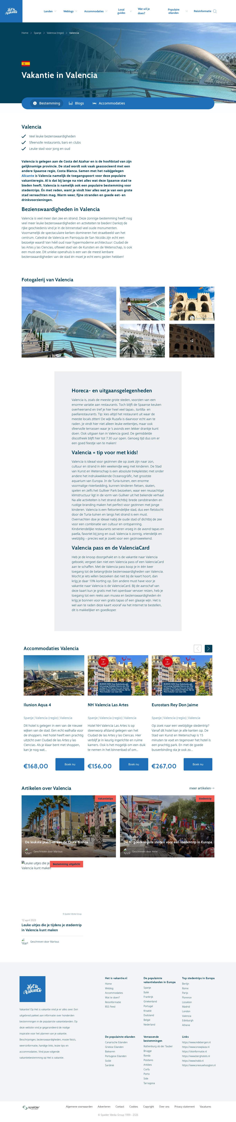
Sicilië (108, 1060)
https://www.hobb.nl (193, 1060)
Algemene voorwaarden (79, 1106)
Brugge (148, 1051)
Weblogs (68, 11)
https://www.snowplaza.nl (195, 1047)
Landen (48, 11)
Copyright (148, 1106)
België (147, 1020)
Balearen (110, 1051)
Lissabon (187, 1002)
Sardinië (109, 1065)
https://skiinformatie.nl (194, 1051)
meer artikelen (200, 788)
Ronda (147, 1055)
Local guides (121, 11)
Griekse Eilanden (114, 1047)
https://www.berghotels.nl (196, 1056)
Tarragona (149, 1083)
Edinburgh (187, 1020)
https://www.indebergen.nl (196, 1042)
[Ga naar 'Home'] (11, 11)
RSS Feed (110, 1006)
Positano (148, 1060)
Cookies (133, 1106)
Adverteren (104, 1106)
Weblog (109, 988)
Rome (185, 988)
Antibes (148, 1064)
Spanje (37, 32)
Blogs (79, 103)
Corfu (147, 1069)
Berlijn (185, 983)
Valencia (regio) (55, 32)
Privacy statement (184, 1106)
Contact (120, 1106)
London (186, 1011)
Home (25, 32)
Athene (186, 1025)
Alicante (28, 176)
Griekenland (150, 1001)
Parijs (185, 992)
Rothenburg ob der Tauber (158, 1046)
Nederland (149, 1024)
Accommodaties (94, 11)
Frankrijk (148, 996)
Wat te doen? (112, 997)
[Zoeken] (213, 11)
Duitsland (149, 1015)
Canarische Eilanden (116, 1042)
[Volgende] (208, 648)
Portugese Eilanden (115, 1056)
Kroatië (148, 1010)
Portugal (148, 1006)
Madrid (186, 1006)
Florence (187, 997)
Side (146, 1078)
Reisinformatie (202, 11)
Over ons (164, 1106)
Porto (147, 1073)
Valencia (186, 1016)
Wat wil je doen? (144, 11)
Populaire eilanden (173, 11)
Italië (146, 992)
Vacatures (205, 1106)
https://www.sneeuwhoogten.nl (199, 1065)
